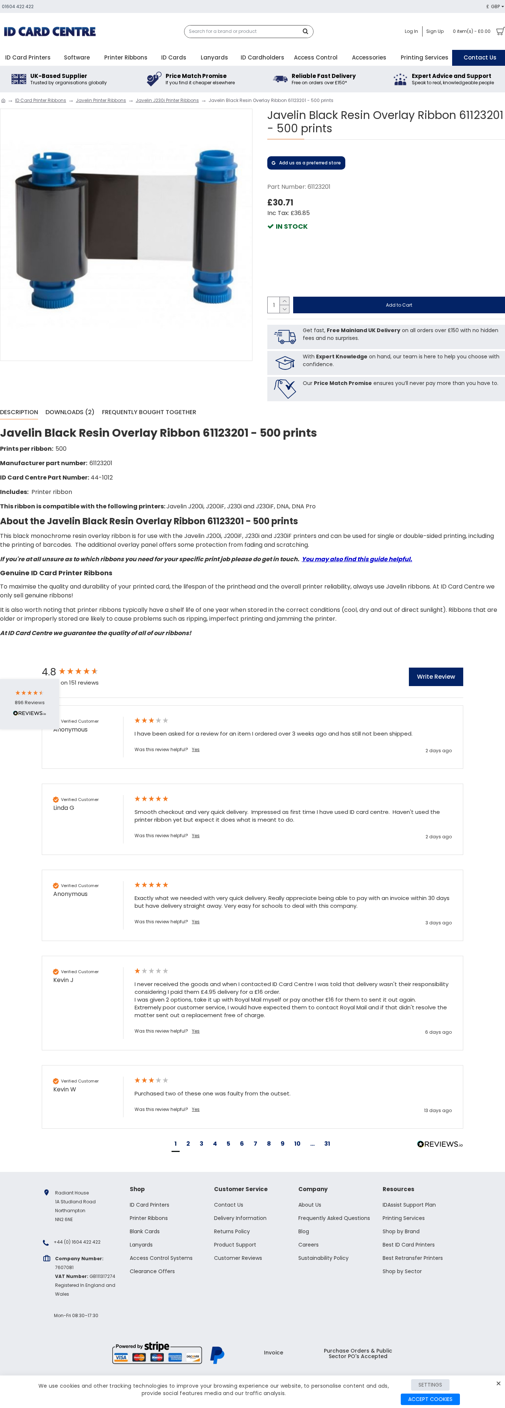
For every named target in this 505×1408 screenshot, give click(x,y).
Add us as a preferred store (310, 163)
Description (19, 412)
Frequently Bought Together (149, 412)
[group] (80, 672)
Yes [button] (196, 750)
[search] (307, 31)
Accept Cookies (430, 1399)
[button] (176, 1145)
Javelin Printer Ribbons (101, 100)
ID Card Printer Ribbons (40, 100)
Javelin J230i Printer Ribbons (167, 100)
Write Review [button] (436, 676)
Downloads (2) (70, 412)
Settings (430, 1384)
